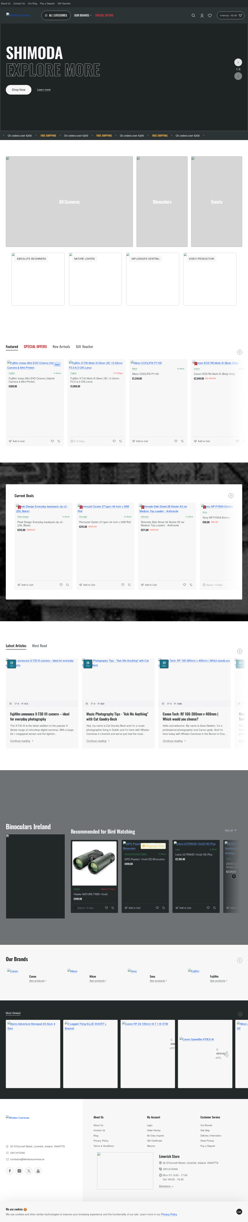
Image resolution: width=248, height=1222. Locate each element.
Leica (177, 849)
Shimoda (145, 516)
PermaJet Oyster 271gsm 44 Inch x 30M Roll (105, 522)
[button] (238, 76)
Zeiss (228, 858)
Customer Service (210, 1117)
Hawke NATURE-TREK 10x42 (91, 894)
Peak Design (23, 516)
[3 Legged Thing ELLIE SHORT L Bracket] (90, 1047)
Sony (205, 512)
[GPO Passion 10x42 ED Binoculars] (145, 846)
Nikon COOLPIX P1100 (145, 374)
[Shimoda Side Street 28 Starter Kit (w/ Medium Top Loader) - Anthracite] (167, 508)
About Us (98, 1117)
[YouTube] (38, 1171)
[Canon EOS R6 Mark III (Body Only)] (220, 363)
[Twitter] (29, 1171)
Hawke (77, 889)
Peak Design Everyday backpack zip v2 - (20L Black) (40, 523)
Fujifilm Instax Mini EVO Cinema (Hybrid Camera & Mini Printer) (31, 380)
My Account (153, 1117)
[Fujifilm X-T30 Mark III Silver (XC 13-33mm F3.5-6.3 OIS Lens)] (96, 365)
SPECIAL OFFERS (35, 346)
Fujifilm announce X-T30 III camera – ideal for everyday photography (39, 716)
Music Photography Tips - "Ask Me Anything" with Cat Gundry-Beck (117, 716)
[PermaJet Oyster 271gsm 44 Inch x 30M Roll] (105, 508)
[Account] (202, 15)
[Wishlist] (210, 15)
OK (239, 1212)
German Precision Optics (136, 854)
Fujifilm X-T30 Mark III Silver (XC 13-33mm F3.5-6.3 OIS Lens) (94, 380)
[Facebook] (10, 1171)
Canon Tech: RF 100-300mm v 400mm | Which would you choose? (190, 716)
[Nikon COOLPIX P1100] (158, 363)
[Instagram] (19, 1171)
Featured (12, 346)
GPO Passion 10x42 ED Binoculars (145, 859)
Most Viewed (13, 1013)
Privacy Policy (169, 1214)
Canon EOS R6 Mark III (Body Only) (214, 374)
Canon (197, 368)
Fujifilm (12, 373)
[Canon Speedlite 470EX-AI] (197, 1054)
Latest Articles (16, 645)
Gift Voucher (84, 346)
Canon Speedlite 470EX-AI (217, 1049)
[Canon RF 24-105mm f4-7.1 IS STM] (145, 1044)
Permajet (83, 516)
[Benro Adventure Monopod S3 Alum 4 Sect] (33, 1047)
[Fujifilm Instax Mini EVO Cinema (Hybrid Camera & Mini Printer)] (34, 365)
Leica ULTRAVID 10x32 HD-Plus (193, 854)
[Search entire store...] (193, 15)
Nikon (134, 368)
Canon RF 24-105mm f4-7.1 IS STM (171, 1039)
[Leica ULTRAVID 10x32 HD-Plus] (196, 843)
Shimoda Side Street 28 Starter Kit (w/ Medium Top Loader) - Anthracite (162, 523)
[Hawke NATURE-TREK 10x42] (94, 863)
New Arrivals (61, 346)
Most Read (39, 645)
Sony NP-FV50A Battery (216, 517)
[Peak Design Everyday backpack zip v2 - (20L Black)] (43, 508)
